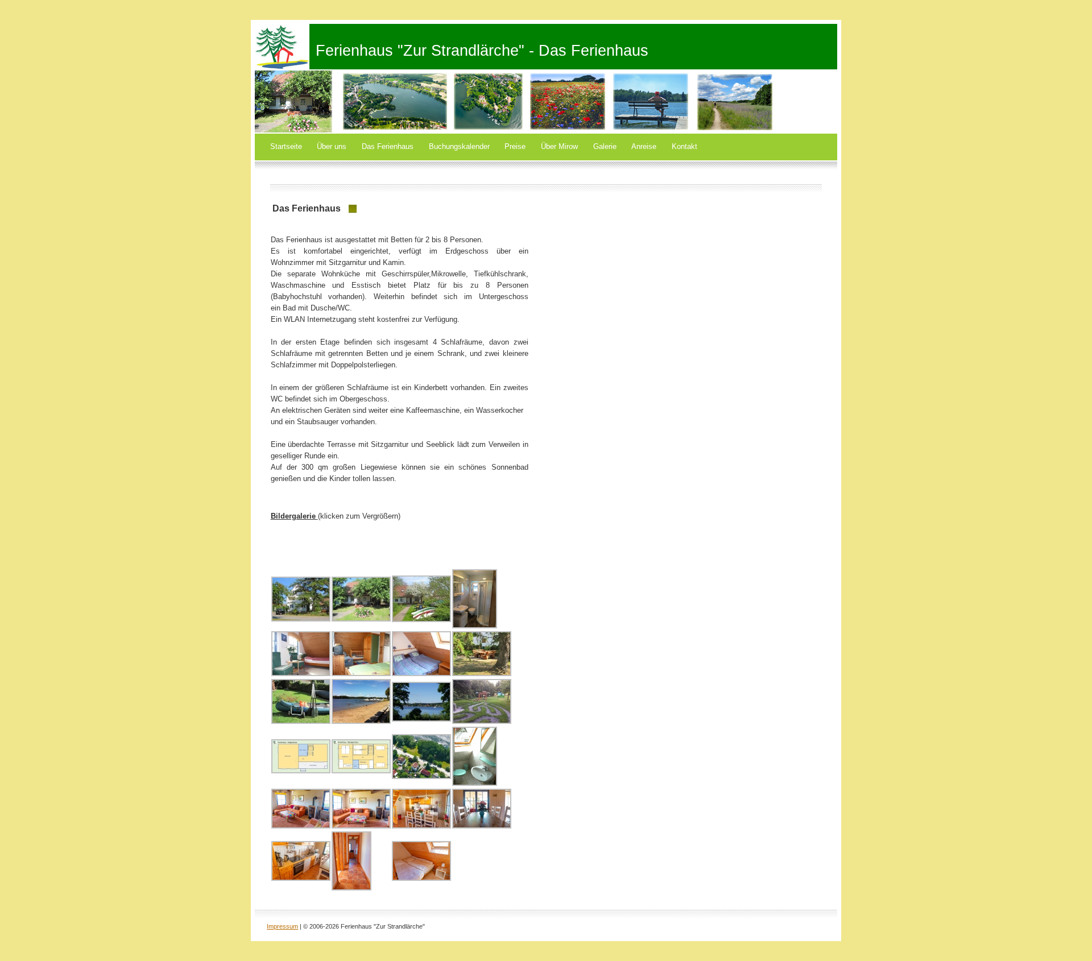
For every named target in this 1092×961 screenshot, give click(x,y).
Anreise (643, 146)
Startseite (286, 146)
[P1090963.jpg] (481, 826)
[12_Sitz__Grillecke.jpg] (481, 673)
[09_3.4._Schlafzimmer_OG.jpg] (421, 673)
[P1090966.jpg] (300, 878)
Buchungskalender (459, 146)
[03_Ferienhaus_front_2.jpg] (421, 619)
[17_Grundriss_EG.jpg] (300, 771)
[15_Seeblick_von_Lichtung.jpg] (421, 719)
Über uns (331, 146)
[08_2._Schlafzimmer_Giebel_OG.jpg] (361, 673)
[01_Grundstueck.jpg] (300, 619)
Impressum (282, 926)
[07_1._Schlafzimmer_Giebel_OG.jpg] (300, 673)
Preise (515, 146)
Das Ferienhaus (387, 146)
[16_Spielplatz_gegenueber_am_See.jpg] (481, 721)
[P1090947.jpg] (300, 826)
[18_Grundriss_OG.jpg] (361, 771)
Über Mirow (559, 146)
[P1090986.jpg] (351, 888)
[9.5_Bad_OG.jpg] (474, 783)
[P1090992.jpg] (421, 878)
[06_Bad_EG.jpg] (474, 626)
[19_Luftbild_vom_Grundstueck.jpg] (421, 776)
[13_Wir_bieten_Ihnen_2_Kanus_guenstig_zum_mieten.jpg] (300, 721)
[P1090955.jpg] (361, 826)
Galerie (605, 146)
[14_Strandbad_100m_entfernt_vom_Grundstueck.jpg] (361, 721)
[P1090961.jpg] (421, 826)
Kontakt (684, 146)
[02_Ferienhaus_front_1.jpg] (361, 619)
